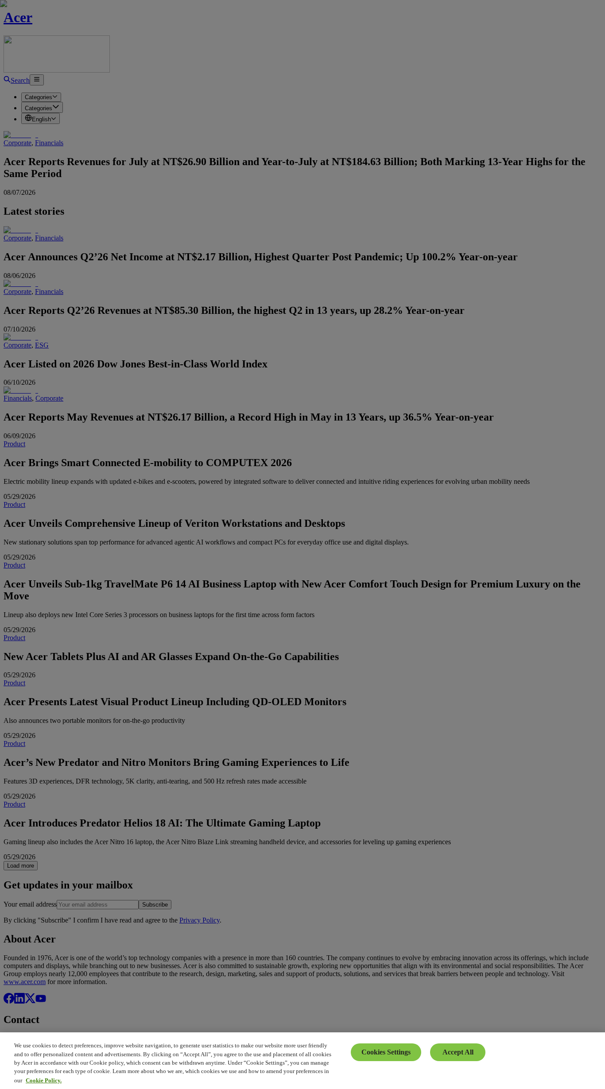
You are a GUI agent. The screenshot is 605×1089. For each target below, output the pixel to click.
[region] (302, 1060)
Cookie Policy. (44, 1080)
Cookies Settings (386, 1052)
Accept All (457, 1052)
